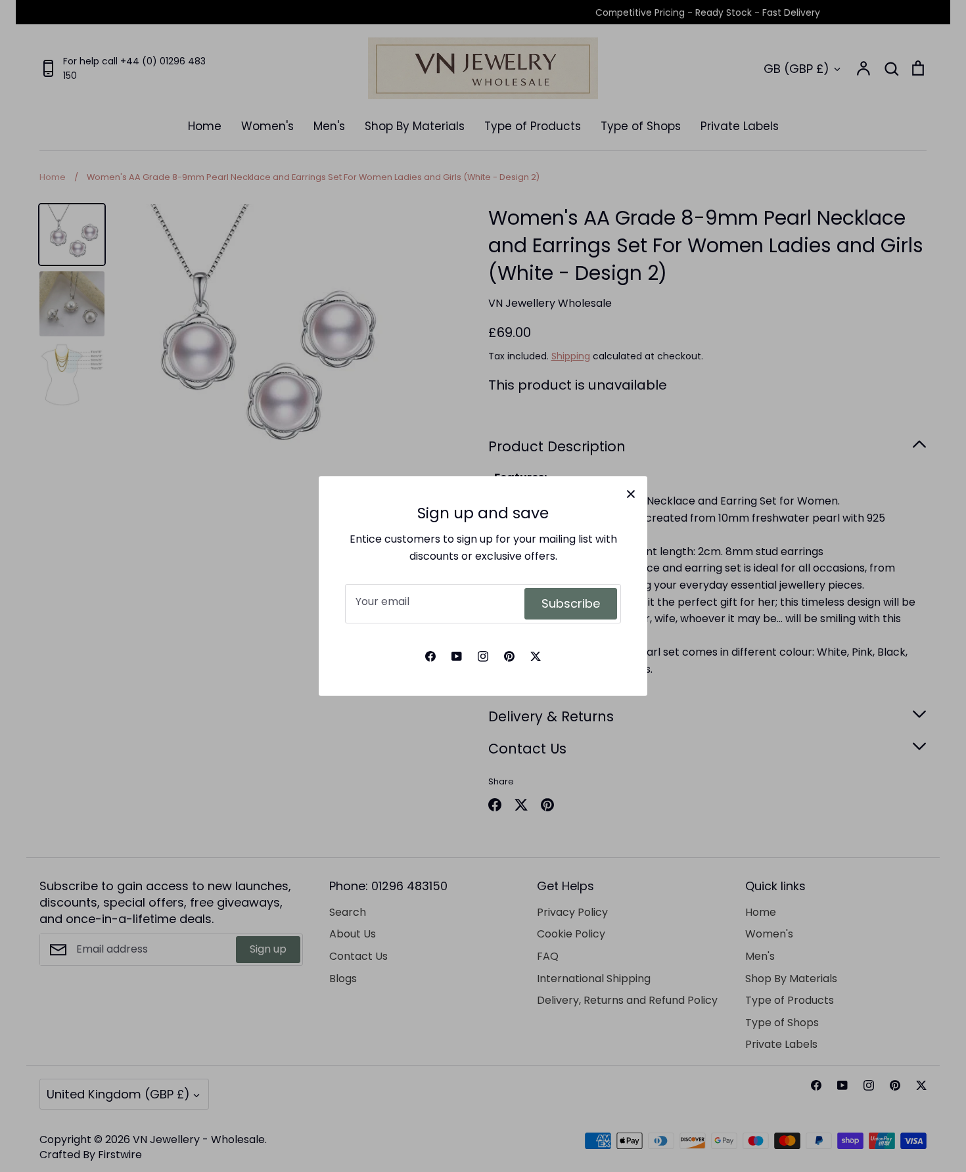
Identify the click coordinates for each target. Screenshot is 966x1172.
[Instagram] (483, 656)
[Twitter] (535, 656)
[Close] (630, 492)
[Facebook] (430, 656)
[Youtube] (457, 656)
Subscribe (570, 603)
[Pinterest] (509, 656)
